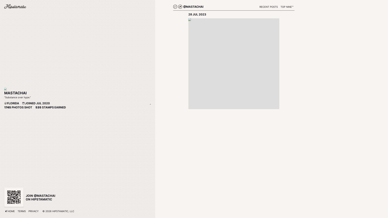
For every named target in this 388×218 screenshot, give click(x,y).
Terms (22, 211)
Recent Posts (268, 6)
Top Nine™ (287, 6)
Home (11, 211)
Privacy (33, 211)
